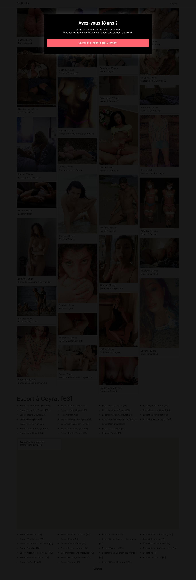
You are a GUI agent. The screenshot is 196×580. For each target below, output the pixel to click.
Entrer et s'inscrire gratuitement (98, 42)
